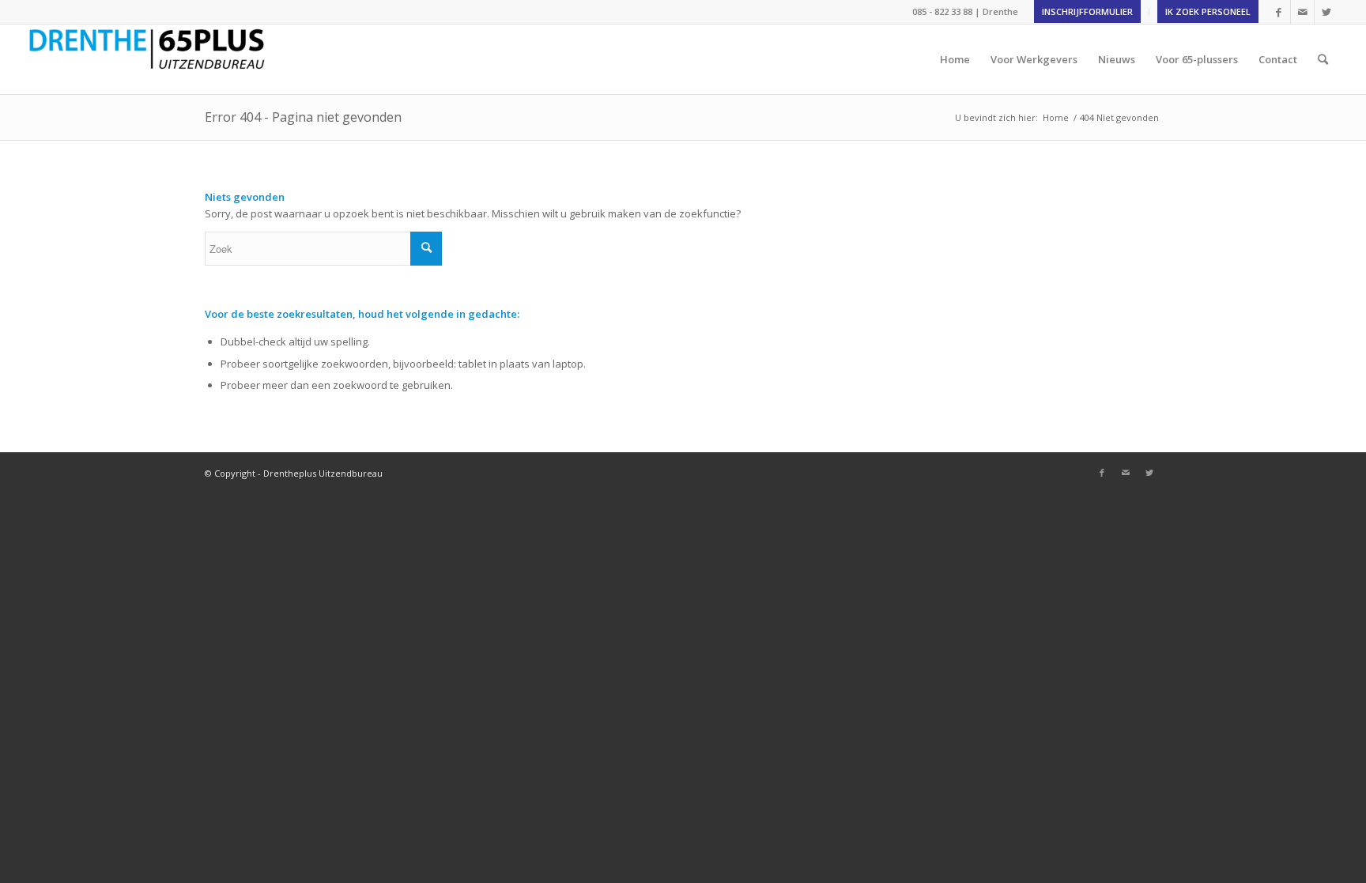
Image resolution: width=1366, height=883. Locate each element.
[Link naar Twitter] (1326, 12)
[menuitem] (1087, 12)
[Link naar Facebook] (1278, 12)
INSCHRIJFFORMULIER (1087, 11)
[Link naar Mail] (1302, 12)
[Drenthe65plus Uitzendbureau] (146, 59)
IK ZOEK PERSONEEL (1208, 11)
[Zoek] (1323, 59)
